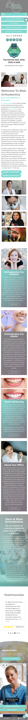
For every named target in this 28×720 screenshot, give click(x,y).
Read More (14, 304)
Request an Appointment (14, 27)
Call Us (8, 718)
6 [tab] (19, 633)
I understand (14, 715)
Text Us (22, 718)
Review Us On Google (14, 31)
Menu (3, 14)
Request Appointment (11, 172)
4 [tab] (15, 633)
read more (9, 619)
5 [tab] (17, 633)
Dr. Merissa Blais (6, 103)
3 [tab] (12, 633)
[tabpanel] (14, 613)
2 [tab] (10, 633)
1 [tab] (8, 633)
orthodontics (13, 109)
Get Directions (14, 23)
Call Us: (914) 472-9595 (14, 19)
